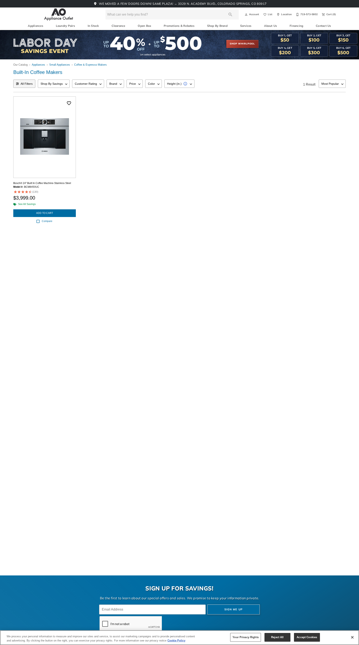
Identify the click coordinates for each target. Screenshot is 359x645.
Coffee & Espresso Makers (90, 64)
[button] (246, 14)
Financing (296, 26)
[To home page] (58, 14)
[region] (179, 637)
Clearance (118, 26)
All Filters (27, 83)
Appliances (35, 26)
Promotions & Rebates (179, 26)
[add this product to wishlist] (69, 103)
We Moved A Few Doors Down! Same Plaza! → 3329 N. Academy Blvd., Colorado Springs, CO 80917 (182, 4)
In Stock (93, 26)
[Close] (352, 637)
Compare (47, 221)
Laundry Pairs (65, 26)
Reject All (277, 637)
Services (246, 26)
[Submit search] (230, 14)
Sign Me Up (233, 609)
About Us (270, 26)
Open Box (144, 26)
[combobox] (54, 84)
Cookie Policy (176, 640)
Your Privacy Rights (245, 637)
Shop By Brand (217, 26)
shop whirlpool (242, 44)
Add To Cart (44, 213)
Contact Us (323, 26)
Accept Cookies (307, 637)
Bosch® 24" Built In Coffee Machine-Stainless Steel (42, 183)
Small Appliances (59, 64)
